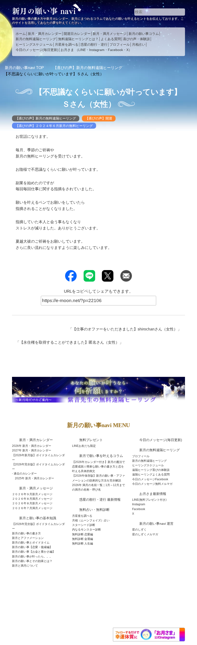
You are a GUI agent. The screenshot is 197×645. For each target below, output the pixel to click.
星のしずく (139, 529)
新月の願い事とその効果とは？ (32, 561)
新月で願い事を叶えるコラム (101, 456)
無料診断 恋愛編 (82, 534)
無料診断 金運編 (82, 539)
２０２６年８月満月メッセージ (32, 498)
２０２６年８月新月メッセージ (32, 503)
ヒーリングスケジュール (34, 44)
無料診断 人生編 (82, 543)
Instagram (97, 50)
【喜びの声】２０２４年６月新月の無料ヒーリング (54, 126)
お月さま (67, 50)
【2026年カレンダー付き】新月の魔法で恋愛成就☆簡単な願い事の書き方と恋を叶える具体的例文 (98, 466)
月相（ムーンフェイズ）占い (91, 520)
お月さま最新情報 (152, 494)
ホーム (21, 34)
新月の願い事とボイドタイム (30, 542)
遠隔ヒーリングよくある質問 (151, 474)
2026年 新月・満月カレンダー (31, 446)
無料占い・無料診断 (94, 510)
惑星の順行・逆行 (93, 44)
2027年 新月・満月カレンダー (31, 450)
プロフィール (120, 44)
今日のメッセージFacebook (150, 479)
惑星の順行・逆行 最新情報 (100, 499)
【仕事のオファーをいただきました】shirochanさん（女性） (125, 329)
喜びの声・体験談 (136, 39)
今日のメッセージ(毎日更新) (37, 50)
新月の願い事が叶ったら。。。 (32, 556)
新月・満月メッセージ (109, 34)
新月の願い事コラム (144, 34)
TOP (24, 68)
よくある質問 (111, 39)
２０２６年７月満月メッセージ (32, 508)
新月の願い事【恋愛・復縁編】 (32, 547)
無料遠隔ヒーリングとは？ (78, 39)
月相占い (138, 44)
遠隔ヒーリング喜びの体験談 (151, 470)
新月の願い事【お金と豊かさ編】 (33, 551)
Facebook (115, 50)
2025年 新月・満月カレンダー (34, 478)
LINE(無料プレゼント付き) (149, 499)
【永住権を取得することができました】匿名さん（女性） (69, 342)
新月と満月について (25, 565)
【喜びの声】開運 (98, 118)
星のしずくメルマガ (145, 534)
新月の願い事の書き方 (26, 533)
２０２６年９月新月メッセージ (32, 494)
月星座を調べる (66, 44)
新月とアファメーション (28, 538)
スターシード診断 (83, 525)
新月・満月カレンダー (45, 34)
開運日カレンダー (77, 34)
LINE (82, 50)
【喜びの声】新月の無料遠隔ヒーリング (45, 118)
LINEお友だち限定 (84, 446)
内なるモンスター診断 (86, 529)
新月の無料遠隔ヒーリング (36, 39)
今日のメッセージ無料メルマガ (152, 484)
